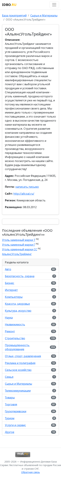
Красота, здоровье (17, 304)
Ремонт (10, 331)
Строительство (15, 338)
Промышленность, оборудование (17, 347)
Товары (10, 397)
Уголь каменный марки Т (18, 240)
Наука (9, 317)
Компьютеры (14, 297)
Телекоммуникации (18, 390)
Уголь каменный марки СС (19, 249)
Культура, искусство (18, 310)
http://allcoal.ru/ (23, 193)
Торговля (11, 404)
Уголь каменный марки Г (18, 244)
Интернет (11, 290)
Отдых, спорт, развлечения (23, 356)
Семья (9, 377)
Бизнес (9, 283)
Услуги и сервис (15, 425)
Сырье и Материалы (43, 15)
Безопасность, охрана (19, 276)
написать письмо (27, 187)
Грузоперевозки (15, 411)
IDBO (9, 4)
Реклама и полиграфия (20, 363)
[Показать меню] (54, 4)
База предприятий (14, 15)
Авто (8, 269)
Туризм (9, 418)
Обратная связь (30, 472)
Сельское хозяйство (18, 370)
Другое (9, 432)
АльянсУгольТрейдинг (17, 254)
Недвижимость (15, 324)
